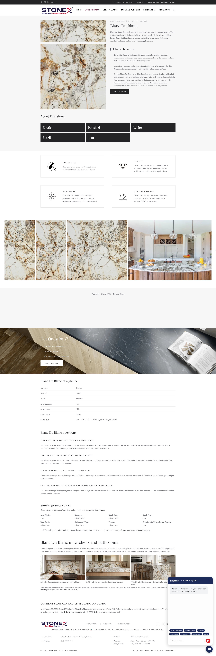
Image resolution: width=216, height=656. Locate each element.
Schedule (201, 630)
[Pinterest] (45, 2)
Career (146, 650)
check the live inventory (70, 612)
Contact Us (164, 10)
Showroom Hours (190, 630)
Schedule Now (52, 363)
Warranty (171, 650)
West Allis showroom (71, 590)
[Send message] (208, 641)
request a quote (144, 530)
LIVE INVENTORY (119, 91)
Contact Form (196, 634)
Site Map (137, 650)
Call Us (206, 634)
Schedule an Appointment (122, 2)
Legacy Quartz (110, 10)
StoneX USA (52, 650)
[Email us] (55, 2)
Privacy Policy (158, 650)
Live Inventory (185, 634)
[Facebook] (41, 2)
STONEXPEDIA (142, 21)
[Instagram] (48, 2)
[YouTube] (52, 2)
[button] (174, 10)
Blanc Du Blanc (124, 25)
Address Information (176, 630)
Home (79, 10)
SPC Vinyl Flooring (130, 10)
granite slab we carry (96, 510)
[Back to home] (57, 10)
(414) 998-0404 (92, 612)
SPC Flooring (174, 634)
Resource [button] (148, 10)
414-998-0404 (140, 2)
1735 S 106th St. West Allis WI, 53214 (162, 2)
